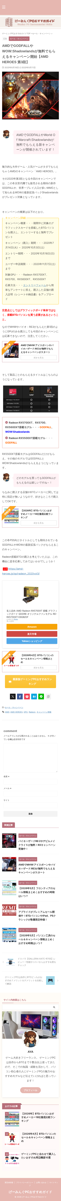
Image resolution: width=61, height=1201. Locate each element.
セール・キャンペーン (14, 707)
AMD (7, 712)
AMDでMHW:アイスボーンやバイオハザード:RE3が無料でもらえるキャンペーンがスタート (37, 868)
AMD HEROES (16, 712)
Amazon (32, 626)
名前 (6, 776)
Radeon (32, 712)
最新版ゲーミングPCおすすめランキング (32, 681)
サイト (7, 800)
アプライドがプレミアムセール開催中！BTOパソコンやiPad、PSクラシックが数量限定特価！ (37, 915)
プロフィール (30, 1090)
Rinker (16, 619)
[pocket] (27, 696)
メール (7, 788)
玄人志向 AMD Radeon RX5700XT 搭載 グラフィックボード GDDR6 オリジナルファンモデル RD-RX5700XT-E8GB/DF (32, 613)
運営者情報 (9, 1182)
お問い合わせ (41, 1182)
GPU (26, 712)
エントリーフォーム (34, 285)
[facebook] (20, 696)
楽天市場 (31, 633)
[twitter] (13, 696)
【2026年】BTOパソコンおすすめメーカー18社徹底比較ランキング (38, 1117)
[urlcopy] (48, 696)
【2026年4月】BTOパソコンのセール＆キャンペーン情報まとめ (38, 1137)
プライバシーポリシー (24, 1182)
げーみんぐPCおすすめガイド (30, 1192)
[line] (41, 696)
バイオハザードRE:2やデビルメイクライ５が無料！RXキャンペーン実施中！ (36, 845)
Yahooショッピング (32, 641)
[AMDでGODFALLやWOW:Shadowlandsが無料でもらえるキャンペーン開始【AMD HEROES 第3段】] (34, 696)
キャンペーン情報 (44, 712)
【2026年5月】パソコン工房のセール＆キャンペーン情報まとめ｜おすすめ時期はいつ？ (36, 939)
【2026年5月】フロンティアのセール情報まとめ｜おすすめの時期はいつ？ (36, 892)
